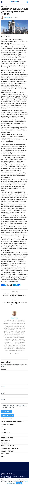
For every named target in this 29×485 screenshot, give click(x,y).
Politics (3, 429)
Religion (3, 435)
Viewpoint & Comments (7, 451)
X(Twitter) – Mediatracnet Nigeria (7, 474)
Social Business (5, 440)
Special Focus (5, 443)
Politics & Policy (5, 432)
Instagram (15, 476)
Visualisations (5, 453)
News (6, 6)
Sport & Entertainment (7, 445)
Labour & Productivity (7, 424)
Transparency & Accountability (9, 448)
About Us (3, 473)
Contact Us (9, 473)
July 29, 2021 (15, 17)
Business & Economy (6, 419)
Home (2, 6)
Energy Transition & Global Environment (12, 421)
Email (3, 393)
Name (3, 387)
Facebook (3, 477)
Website (3, 399)
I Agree (19, 483)
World (3, 456)
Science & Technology (7, 437)
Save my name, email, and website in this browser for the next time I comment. (14, 406)
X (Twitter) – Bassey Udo (6, 476)
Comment (4, 369)
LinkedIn (9, 477)
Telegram (22, 476)
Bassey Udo (7, 17)
